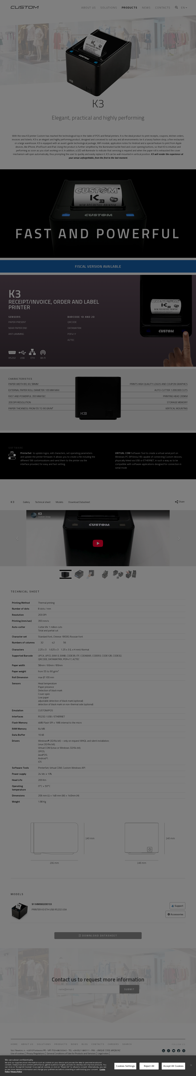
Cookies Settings (125, 1066)
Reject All (149, 1066)
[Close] (191, 1065)
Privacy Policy (16, 1071)
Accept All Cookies (173, 1066)
